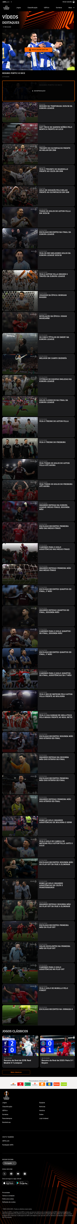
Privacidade (6, 1192)
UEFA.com (5, 1141)
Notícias (42, 1106)
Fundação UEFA (7, 1145)
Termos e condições (8, 1195)
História (42, 1110)
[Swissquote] (35, 1084)
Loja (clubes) (43, 1118)
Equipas (42, 1102)
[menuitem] (19, 7)
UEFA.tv (5, 1110)
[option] (38, 91)
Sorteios (5, 1114)
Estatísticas (6, 1122)
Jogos (4, 1102)
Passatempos (7, 1118)
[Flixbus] (64, 1084)
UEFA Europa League (6, 7)
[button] (70, 7)
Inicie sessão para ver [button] (40, 49)
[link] (18, 7)
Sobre (41, 1114)
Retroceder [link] (8, 26)
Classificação (7, 1106)
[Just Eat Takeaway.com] (42, 1084)
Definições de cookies (9, 1202)
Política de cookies (8, 1199)
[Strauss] (20, 1084)
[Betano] (57, 1084)
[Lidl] (49, 1084)
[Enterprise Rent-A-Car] (28, 1084)
